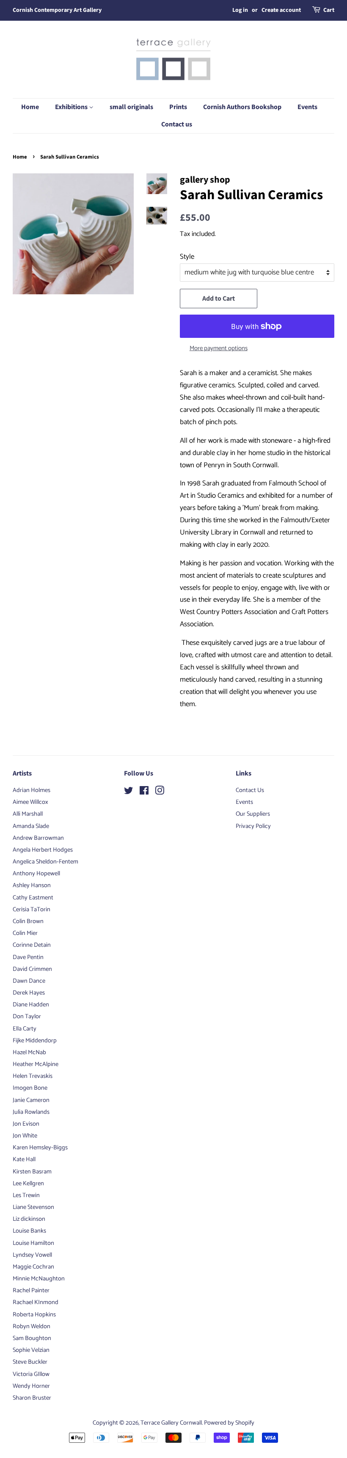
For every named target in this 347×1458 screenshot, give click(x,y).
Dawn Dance (29, 981)
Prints (178, 107)
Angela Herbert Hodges (43, 850)
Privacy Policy (253, 826)
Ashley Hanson (32, 885)
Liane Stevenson (33, 1207)
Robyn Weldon (31, 1326)
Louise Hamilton (33, 1243)
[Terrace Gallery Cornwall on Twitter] (128, 792)
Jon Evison (26, 1124)
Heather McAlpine (35, 1064)
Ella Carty (24, 1029)
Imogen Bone (30, 1088)
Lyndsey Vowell (32, 1255)
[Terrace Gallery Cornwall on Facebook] (144, 792)
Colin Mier (25, 933)
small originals (131, 107)
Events (307, 107)
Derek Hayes (29, 993)
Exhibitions (72, 107)
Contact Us (250, 790)
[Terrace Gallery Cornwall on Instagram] (159, 792)
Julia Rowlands (31, 1112)
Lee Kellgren (28, 1183)
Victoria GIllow (31, 1374)
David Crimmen (32, 969)
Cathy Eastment (33, 898)
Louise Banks (29, 1231)
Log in (240, 10)
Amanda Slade (31, 826)
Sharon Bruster (32, 1398)
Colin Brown (28, 921)
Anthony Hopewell (36, 874)
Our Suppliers (253, 814)
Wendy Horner (31, 1386)
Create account (281, 10)
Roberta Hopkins (34, 1315)
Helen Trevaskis (32, 1076)
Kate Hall (24, 1159)
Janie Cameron (31, 1100)
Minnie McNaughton (39, 1279)
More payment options (219, 348)
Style (187, 257)
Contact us (176, 124)
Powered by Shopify (229, 1423)
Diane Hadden (31, 1005)
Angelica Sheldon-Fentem (45, 862)
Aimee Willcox (30, 802)
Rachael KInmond (35, 1302)
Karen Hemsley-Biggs (40, 1148)
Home (30, 107)
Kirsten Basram (32, 1172)
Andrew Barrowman (38, 838)
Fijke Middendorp (35, 1041)
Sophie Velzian (31, 1350)
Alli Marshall (28, 814)
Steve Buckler (30, 1362)
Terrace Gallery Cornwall (171, 1423)
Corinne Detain (32, 945)
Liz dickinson (29, 1219)
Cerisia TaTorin (31, 909)
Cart (328, 10)
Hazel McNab (29, 1052)
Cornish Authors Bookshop (242, 107)
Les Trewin (26, 1195)
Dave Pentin (28, 957)
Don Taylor (27, 1016)
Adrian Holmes (31, 790)
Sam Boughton (32, 1338)
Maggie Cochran (33, 1267)
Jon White (25, 1136)
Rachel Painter (31, 1290)
